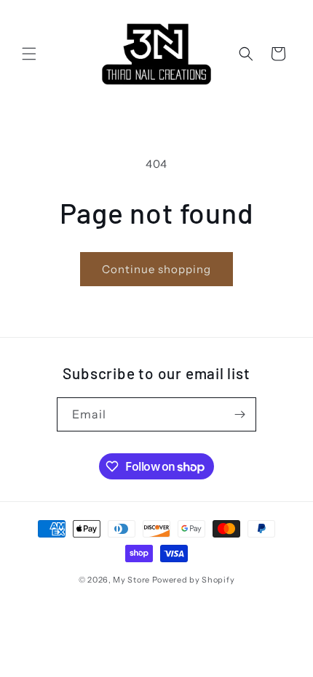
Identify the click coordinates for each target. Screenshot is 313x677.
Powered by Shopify (193, 580)
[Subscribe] (239, 414)
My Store (131, 580)
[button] (29, 54)
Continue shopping (156, 269)
